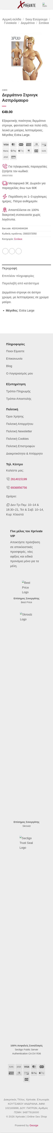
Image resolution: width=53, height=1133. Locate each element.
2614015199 (19, 479)
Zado (4, 90)
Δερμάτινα (28, 23)
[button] (4, 5)
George (33, 1125)
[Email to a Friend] (19, 251)
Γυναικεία (10, 23)
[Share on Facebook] (5, 251)
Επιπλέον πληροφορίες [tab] (18, 276)
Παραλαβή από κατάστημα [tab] (20, 283)
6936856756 (19, 487)
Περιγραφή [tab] (9, 268)
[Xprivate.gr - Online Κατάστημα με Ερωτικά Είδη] (26, 5)
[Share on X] (12, 251)
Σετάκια (44, 23)
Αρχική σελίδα (11, 19)
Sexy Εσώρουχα (36, 19)
